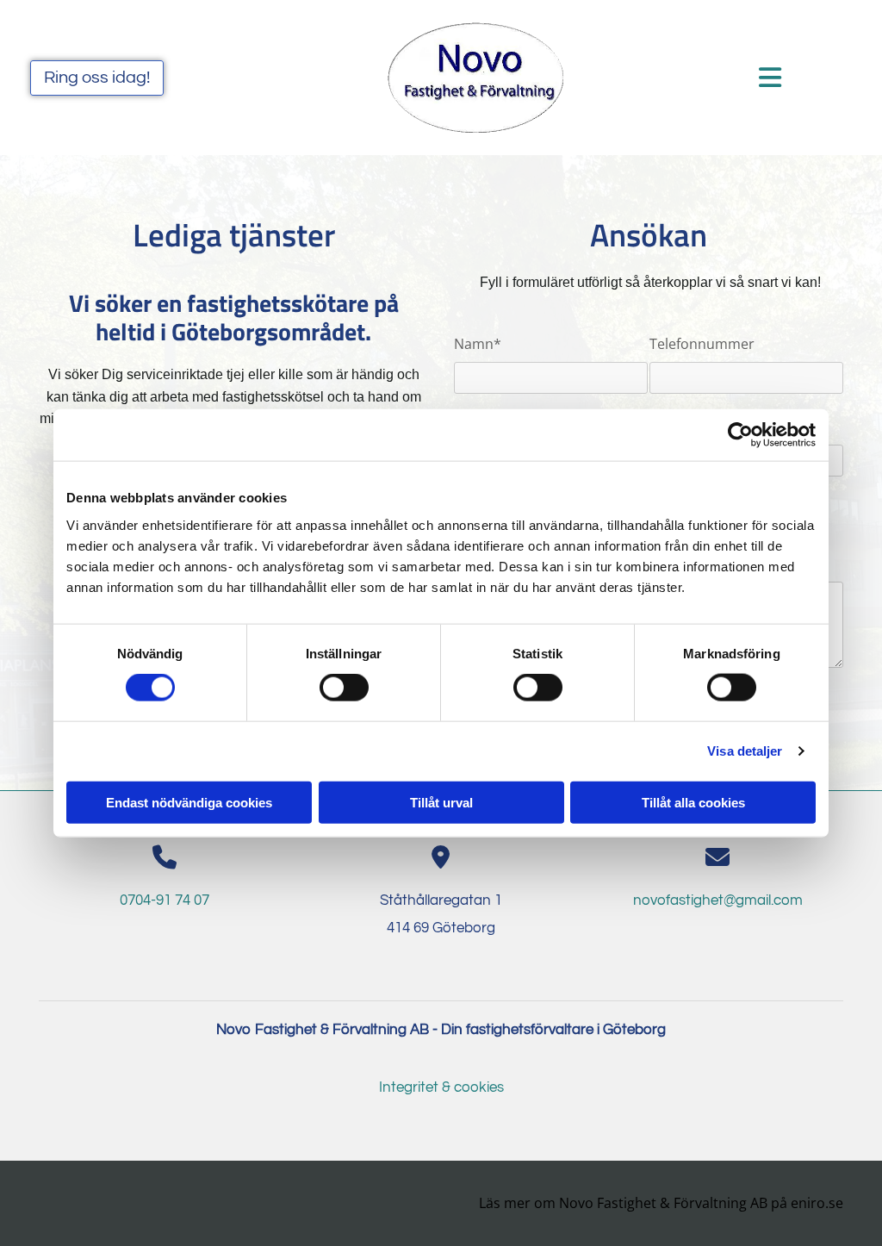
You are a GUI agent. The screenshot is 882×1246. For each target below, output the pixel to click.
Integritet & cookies (441, 1087)
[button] (97, 78)
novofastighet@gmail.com (718, 900)
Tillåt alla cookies (693, 801)
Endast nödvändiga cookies (189, 801)
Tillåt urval (441, 801)
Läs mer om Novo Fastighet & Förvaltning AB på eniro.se (661, 1202)
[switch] (344, 687)
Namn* (477, 344)
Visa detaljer (744, 751)
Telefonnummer (702, 344)
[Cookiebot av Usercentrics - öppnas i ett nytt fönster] (740, 435)
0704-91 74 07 (164, 900)
